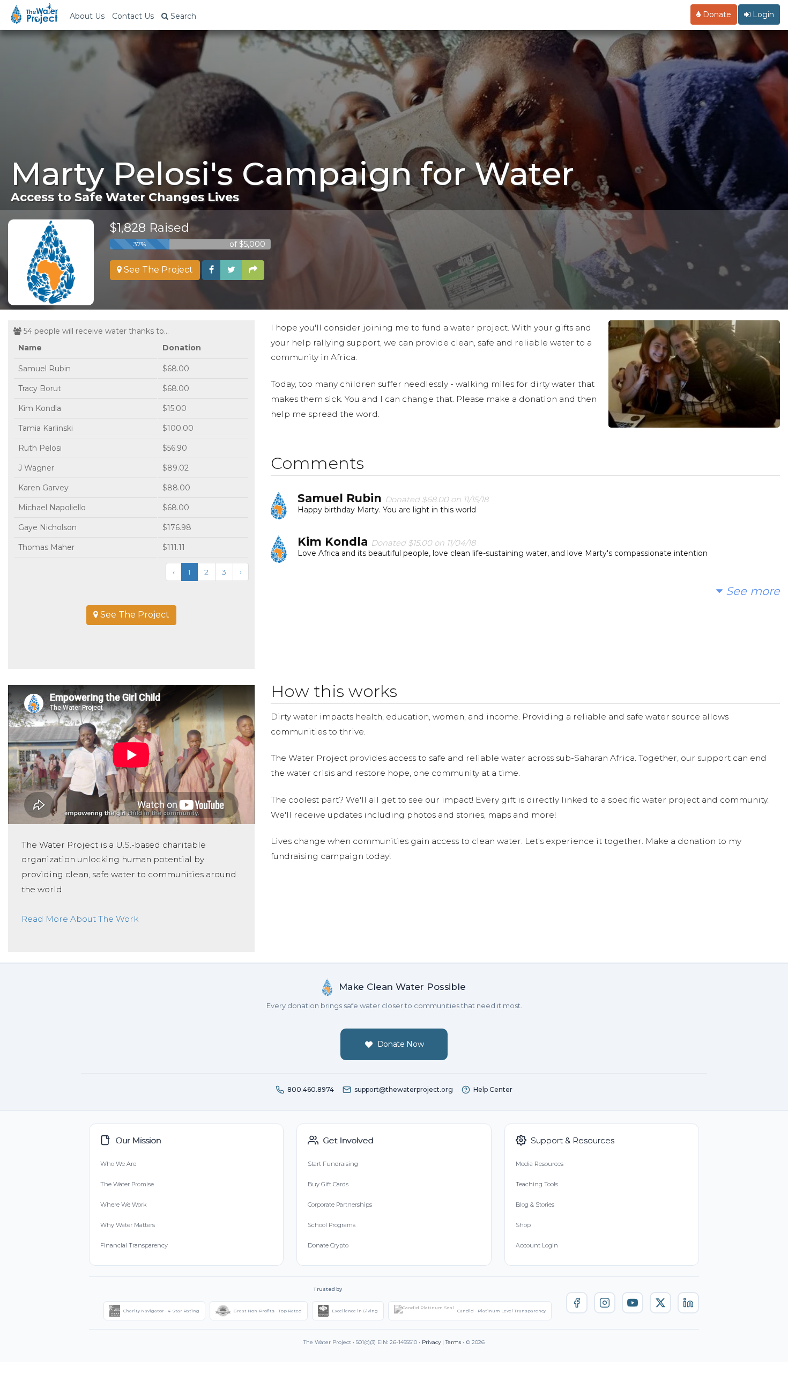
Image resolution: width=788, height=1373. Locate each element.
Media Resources (539, 1164)
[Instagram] (604, 1302)
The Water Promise (127, 1184)
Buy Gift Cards (328, 1184)
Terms (453, 1342)
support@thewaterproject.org (403, 1089)
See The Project (157, 270)
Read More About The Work (79, 919)
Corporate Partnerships (340, 1204)
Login (762, 14)
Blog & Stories (535, 1204)
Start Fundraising (333, 1164)
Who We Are (118, 1164)
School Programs (331, 1225)
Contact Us (133, 16)
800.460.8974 (310, 1089)
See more (751, 591)
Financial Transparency (134, 1245)
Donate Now (400, 1044)
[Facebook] (577, 1302)
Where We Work (123, 1204)
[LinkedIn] (688, 1302)
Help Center (492, 1089)
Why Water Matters (127, 1225)
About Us (87, 16)
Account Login (537, 1245)
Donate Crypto (328, 1245)
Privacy (431, 1342)
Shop (523, 1225)
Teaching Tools (537, 1184)
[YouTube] (632, 1302)
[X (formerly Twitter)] (660, 1302)
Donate (716, 14)
